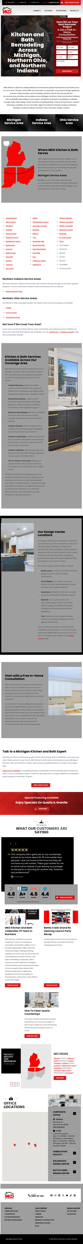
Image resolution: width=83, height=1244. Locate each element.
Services (8, 1208)
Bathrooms (61, 11)
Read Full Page (12, 985)
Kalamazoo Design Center (61, 1162)
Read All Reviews (66, 897)
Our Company (41, 1208)
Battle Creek (72, 1211)
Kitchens (48, 11)
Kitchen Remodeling (12, 1217)
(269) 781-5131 (37, 1196)
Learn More (43, 809)
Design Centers (73, 1208)
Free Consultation (41, 785)
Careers (38, 1214)
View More (60, 1078)
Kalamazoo (71, 1214)
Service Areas (40, 1211)
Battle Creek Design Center (61, 1172)
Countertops (10, 1214)
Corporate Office (59, 1113)
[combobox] (73, 57)
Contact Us (35, 2)
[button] (35, 1146)
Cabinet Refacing (11, 1211)
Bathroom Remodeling (13, 1220)
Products (74, 11)
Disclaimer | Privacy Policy (14, 1239)
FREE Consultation (72, 2)
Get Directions (59, 1127)
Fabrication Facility (60, 1153)
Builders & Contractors (44, 1220)
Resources (10, 2)
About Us (23, 2)
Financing (39, 1217)
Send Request (67, 71)
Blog (37, 1226)
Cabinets (37, 11)
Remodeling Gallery (42, 1223)
